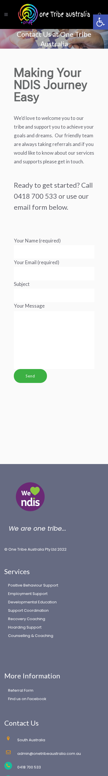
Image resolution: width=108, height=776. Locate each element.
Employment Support (28, 593)
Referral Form (20, 690)
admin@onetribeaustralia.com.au (49, 753)
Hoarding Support (24, 627)
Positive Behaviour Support (33, 585)
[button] (100, 22)
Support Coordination (28, 610)
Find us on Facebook (27, 699)
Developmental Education (32, 602)
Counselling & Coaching (30, 635)
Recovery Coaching (26, 619)
